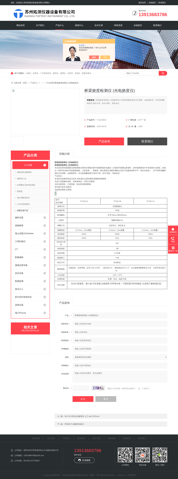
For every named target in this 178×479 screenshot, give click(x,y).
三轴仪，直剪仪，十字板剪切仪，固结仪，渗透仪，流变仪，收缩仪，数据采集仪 (58, 73)
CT (16, 249)
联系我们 (162, 3)
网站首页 (20, 25)
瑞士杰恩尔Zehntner (24, 233)
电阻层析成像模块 (24, 172)
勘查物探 (19, 257)
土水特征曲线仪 (23, 204)
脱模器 (20, 191)
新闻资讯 (81, 438)
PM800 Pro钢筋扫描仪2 (74, 424)
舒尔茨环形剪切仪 (23, 297)
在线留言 (152, 3)
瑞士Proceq (20, 313)
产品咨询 (104, 141)
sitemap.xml (122, 475)
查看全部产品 (22, 210)
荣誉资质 (118, 25)
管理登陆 (132, 475)
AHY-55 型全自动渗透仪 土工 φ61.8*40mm (82, 416)
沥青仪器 (19, 305)
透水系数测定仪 (23, 198)
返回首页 (142, 3)
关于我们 (40, 25)
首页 (25, 83)
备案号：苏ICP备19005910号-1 (102, 475)
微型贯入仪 (21, 179)
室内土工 (19, 289)
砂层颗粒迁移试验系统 (26, 185)
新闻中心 (79, 25)
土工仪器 (28, 165)
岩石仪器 (19, 273)
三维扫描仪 (20, 241)
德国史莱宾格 (21, 265)
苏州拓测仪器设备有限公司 (34, 3)
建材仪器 (19, 217)
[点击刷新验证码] (98, 388)
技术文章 (99, 25)
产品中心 (60, 25)
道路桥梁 (19, 225)
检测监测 (19, 281)
